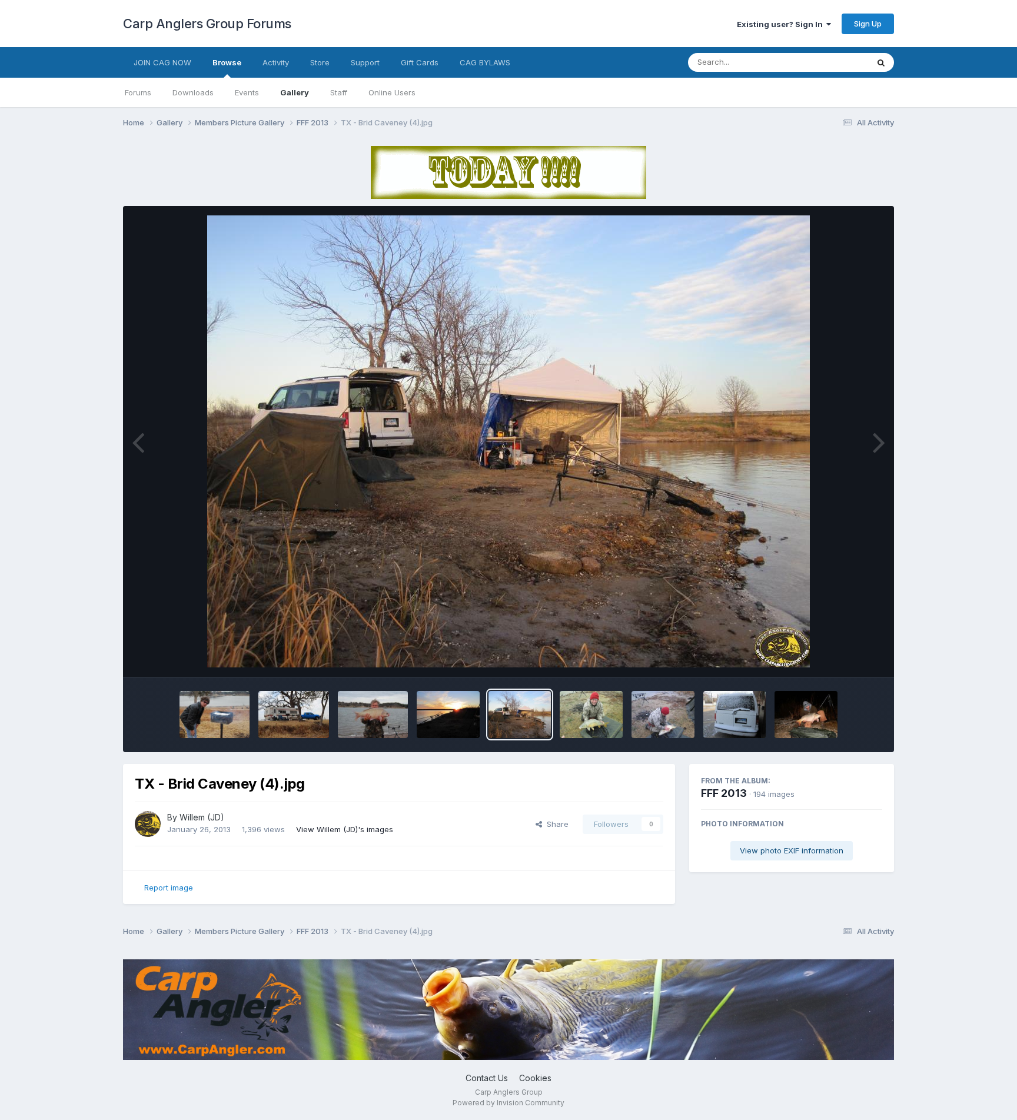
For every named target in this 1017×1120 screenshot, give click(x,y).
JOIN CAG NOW (162, 62)
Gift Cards (419, 62)
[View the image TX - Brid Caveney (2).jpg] (663, 714)
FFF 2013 (724, 793)
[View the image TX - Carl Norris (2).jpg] (293, 714)
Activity (275, 62)
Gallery (294, 92)
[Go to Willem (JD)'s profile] (148, 824)
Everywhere (831, 62)
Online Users (392, 92)
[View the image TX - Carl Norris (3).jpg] (215, 714)
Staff (338, 92)
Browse (226, 62)
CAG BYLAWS (485, 62)
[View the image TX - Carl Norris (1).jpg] (373, 714)
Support (365, 62)
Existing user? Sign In (781, 24)
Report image (168, 887)
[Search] (881, 62)
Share (555, 824)
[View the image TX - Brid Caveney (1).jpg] (734, 714)
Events (247, 92)
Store (320, 62)
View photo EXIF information (791, 850)
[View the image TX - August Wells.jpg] (806, 714)
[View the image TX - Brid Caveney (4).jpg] (519, 714)
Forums (138, 92)
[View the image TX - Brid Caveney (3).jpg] (591, 714)
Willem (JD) (202, 817)
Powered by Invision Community (508, 1102)
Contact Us (487, 1078)
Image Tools (845, 655)
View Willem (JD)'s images (344, 829)
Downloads (193, 92)
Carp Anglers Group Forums (207, 23)
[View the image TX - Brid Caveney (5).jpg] (448, 714)
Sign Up (868, 23)
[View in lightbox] (508, 441)
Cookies (535, 1078)
